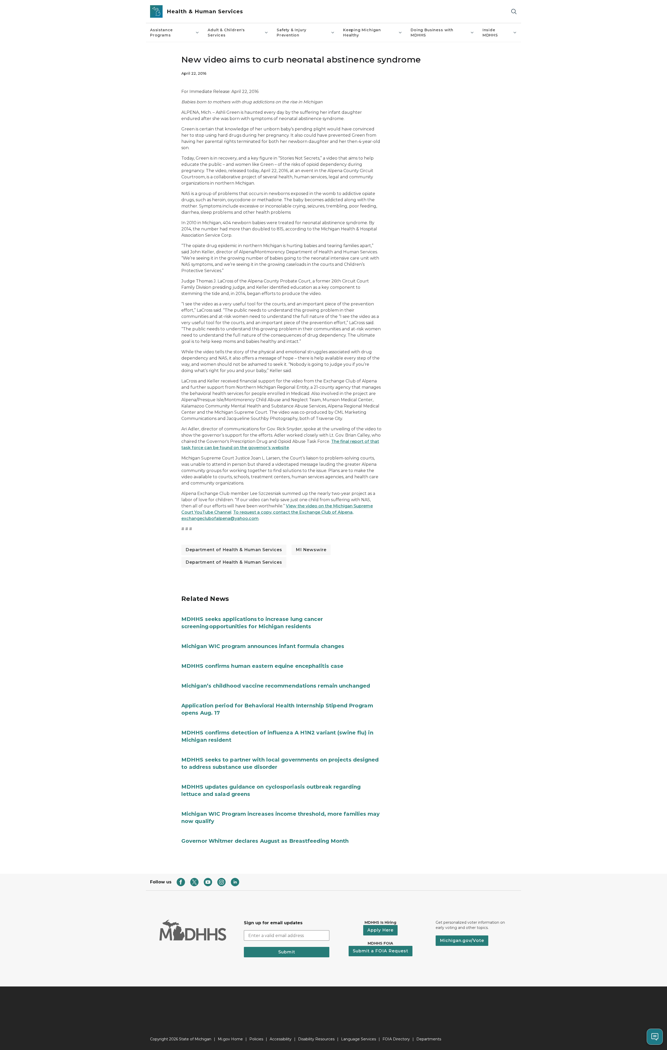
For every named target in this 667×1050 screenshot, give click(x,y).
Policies (256, 1039)
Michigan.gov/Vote (462, 940)
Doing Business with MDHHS (432, 32)
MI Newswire (311, 549)
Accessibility (281, 1039)
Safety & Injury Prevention (291, 32)
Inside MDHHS (490, 32)
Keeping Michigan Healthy (362, 32)
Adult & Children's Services (226, 32)
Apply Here (380, 930)
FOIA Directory (396, 1039)
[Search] (514, 11)
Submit (286, 952)
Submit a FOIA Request (380, 950)
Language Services (358, 1039)
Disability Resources (316, 1039)
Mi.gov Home (230, 1039)
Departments (428, 1039)
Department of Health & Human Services (234, 549)
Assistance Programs (161, 32)
